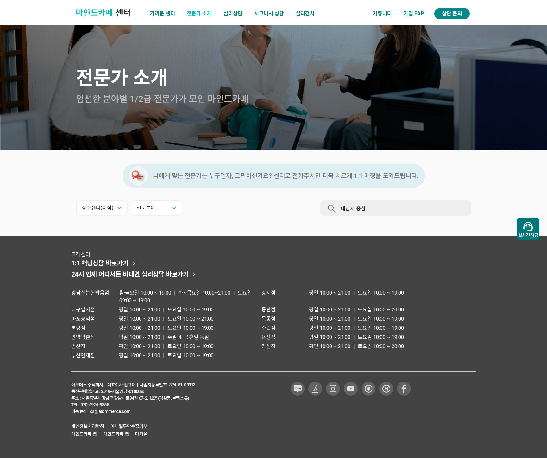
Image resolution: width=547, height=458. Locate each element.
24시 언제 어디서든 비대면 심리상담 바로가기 (130, 274)
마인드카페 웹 (84, 433)
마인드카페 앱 (116, 433)
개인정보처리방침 (87, 426)
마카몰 (141, 433)
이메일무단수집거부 (129, 426)
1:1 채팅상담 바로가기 (100, 263)
